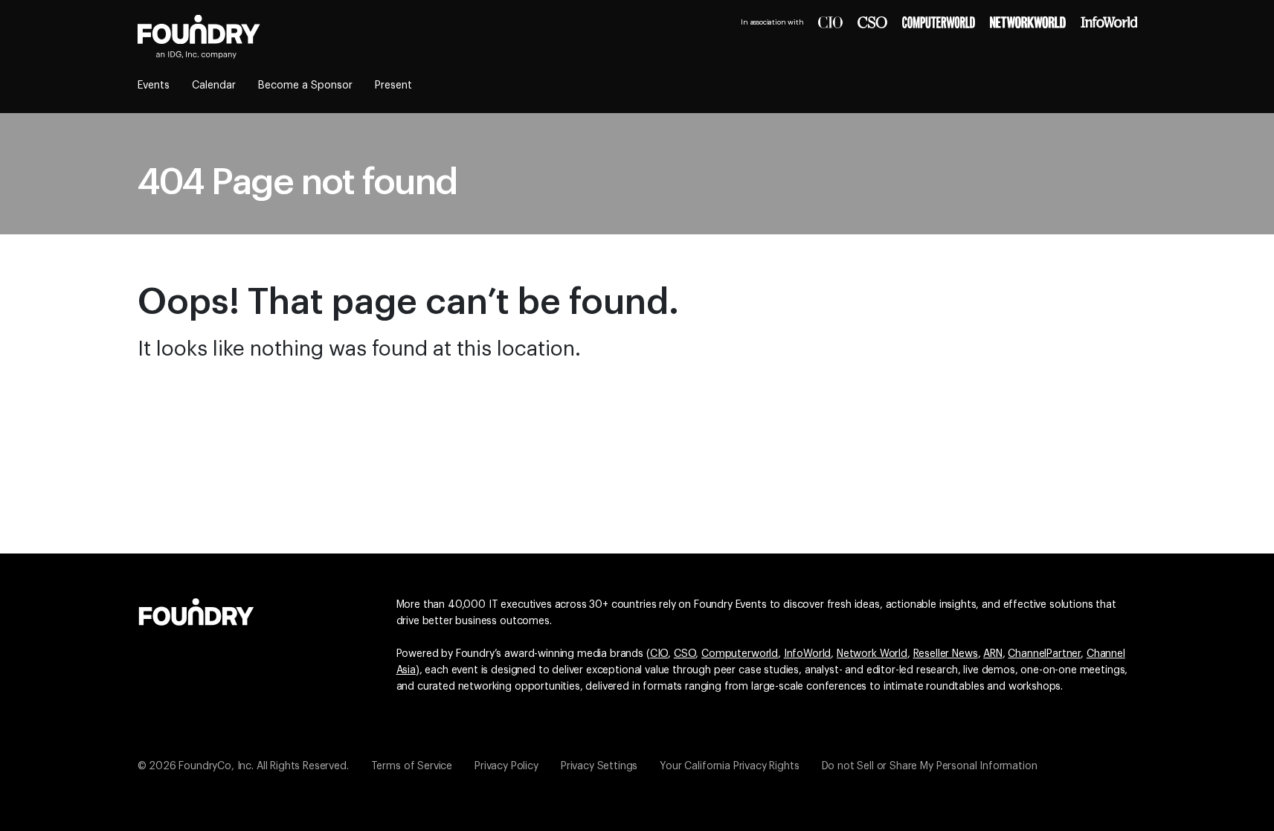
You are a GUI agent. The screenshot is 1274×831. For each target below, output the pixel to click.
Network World (872, 654)
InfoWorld (807, 654)
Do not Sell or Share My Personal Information (929, 766)
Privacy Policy (506, 766)
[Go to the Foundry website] (196, 610)
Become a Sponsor (305, 85)
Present (393, 85)
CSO (685, 654)
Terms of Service (411, 766)
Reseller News (945, 654)
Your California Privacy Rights (729, 766)
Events (154, 85)
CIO (659, 654)
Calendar (214, 85)
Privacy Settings (599, 766)
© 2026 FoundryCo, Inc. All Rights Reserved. (243, 766)
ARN (993, 654)
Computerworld (739, 654)
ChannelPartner (1044, 654)
